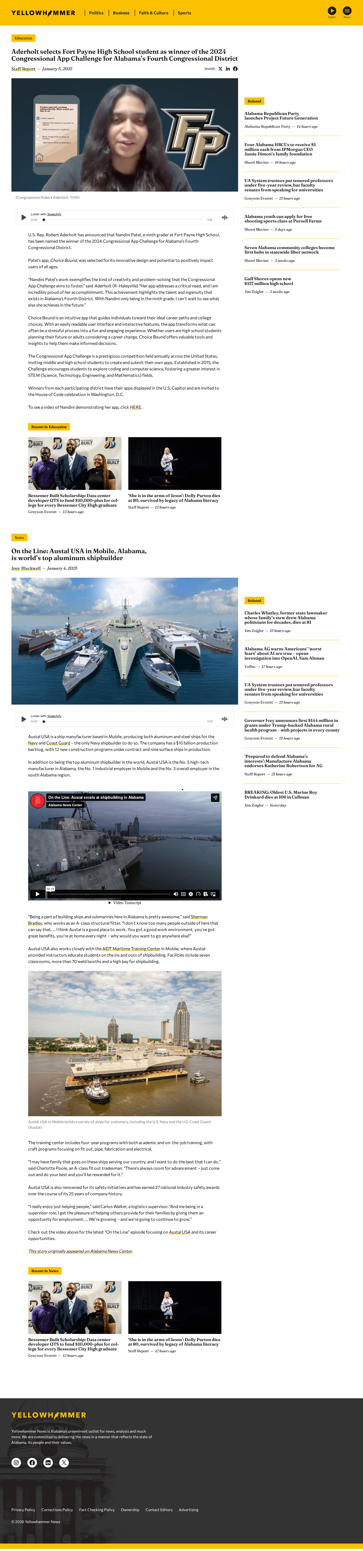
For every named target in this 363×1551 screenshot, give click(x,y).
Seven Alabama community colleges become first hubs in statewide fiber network (289, 250)
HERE (135, 407)
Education (23, 38)
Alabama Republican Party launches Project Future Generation (281, 116)
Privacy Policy (23, 1509)
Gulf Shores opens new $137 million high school (268, 281)
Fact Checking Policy (97, 1509)
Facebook (235, 69)
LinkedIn (228, 69)
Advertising (189, 1509)
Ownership (130, 1509)
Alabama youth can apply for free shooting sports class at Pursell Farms (283, 219)
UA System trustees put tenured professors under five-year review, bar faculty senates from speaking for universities (288, 185)
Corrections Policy (57, 1509)
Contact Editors (159, 1509)
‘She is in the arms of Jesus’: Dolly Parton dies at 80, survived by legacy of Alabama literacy (174, 498)
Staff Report (23, 68)
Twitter (220, 69)
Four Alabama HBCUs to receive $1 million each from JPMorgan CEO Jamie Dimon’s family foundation (280, 149)
